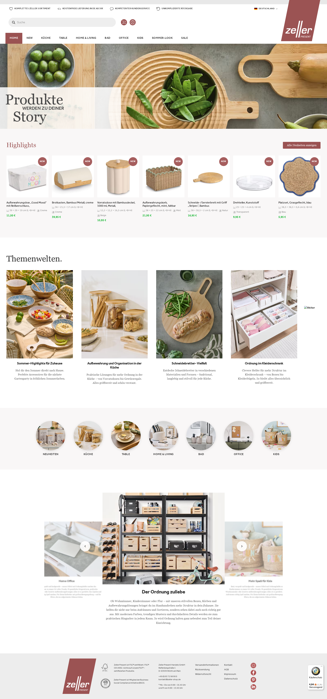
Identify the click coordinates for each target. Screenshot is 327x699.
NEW (30, 38)
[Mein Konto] (133, 22)
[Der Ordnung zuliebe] (163, 561)
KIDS (140, 38)
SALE (184, 38)
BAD (107, 38)
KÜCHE (46, 38)
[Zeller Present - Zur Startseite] (300, 20)
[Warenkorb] (124, 22)
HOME (14, 38)
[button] (312, 314)
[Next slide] (242, 546)
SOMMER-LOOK (162, 38)
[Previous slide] (85, 546)
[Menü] (322, 667)
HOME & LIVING (86, 38)
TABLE (63, 38)
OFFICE (124, 38)
